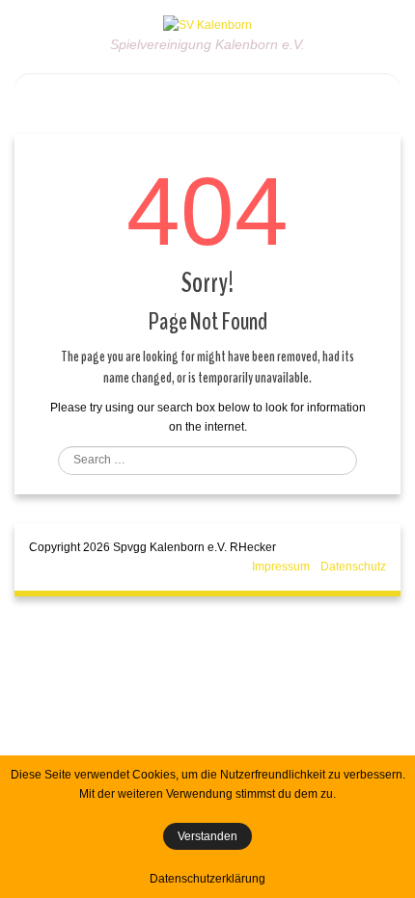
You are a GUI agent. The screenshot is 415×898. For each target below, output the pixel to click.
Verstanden (207, 836)
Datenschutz (353, 566)
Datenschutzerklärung (207, 878)
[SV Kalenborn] (207, 24)
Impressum (281, 566)
